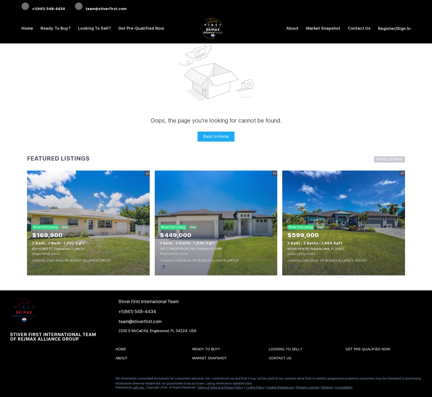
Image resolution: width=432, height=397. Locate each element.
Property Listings (307, 387)
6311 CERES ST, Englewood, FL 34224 (58, 249)
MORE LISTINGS (389, 159)
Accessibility (343, 387)
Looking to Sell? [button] (94, 28)
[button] (122, 350)
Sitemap (327, 387)
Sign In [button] (403, 28)
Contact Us (359, 28)
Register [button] (386, 28)
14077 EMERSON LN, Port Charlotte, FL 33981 (191, 249)
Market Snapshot (323, 28)
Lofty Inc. (138, 387)
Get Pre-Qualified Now (141, 28)
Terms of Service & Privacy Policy (220, 387)
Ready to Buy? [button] (55, 28)
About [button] (292, 28)
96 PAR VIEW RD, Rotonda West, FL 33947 (315, 249)
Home (27, 28)
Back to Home (216, 136)
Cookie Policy (255, 387)
